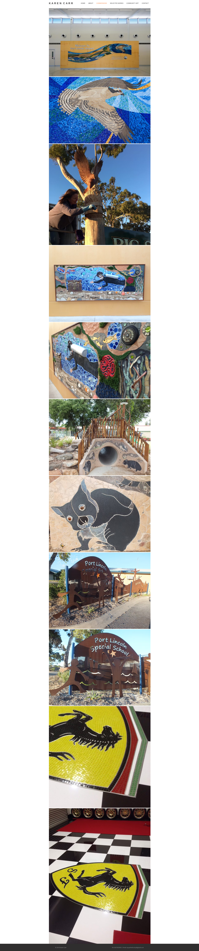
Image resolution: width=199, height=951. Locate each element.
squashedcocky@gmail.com (135, 947)
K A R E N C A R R (61, 3)
